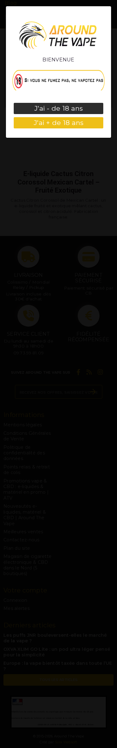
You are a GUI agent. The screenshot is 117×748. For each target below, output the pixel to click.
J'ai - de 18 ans (58, 108)
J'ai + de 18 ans (58, 123)
